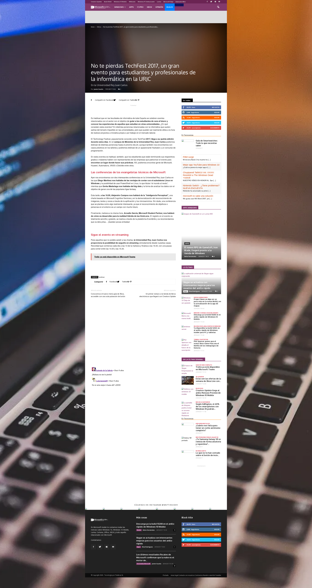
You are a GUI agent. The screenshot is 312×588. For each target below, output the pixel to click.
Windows (119, 7)
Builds (169, 7)
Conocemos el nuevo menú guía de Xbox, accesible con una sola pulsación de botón (108, 295)
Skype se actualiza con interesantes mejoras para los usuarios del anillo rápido (199, 285)
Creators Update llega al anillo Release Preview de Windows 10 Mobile (208, 392)
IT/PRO (140, 7)
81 (213, 256)
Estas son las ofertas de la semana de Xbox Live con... (208, 379)
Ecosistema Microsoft (143, 564)
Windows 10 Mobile (120, 2)
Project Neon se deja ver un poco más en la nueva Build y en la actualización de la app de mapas (207, 302)
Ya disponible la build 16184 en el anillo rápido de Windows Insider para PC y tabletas (207, 330)
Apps (131, 7)
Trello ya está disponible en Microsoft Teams (208, 368)
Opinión (159, 7)
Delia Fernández (149, 530)
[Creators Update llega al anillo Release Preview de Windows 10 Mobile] (188, 392)
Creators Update (96, 2)
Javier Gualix (98, 89)
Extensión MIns (181, 2)
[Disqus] (133, 333)
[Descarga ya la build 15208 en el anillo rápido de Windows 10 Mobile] (186, 316)
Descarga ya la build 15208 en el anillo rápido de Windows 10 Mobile (207, 317)
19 (174, 530)
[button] (218, 7)
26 (174, 566)
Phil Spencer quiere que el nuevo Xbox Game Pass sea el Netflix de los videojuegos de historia (206, 344)
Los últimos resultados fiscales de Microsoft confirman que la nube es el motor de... (155, 557)
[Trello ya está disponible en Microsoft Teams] (188, 369)
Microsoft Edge (168, 2)
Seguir (216, 117)
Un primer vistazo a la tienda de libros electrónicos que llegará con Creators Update (157, 295)
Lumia (159, 2)
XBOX (149, 7)
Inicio (93, 27)
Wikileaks (132, 2)
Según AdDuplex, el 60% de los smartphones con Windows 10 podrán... (207, 406)
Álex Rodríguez (189, 256)
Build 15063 (108, 2)
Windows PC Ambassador (146, 2)
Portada (165, 575)
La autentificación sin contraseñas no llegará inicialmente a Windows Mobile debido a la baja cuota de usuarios (201, 247)
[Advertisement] (156, 16)
